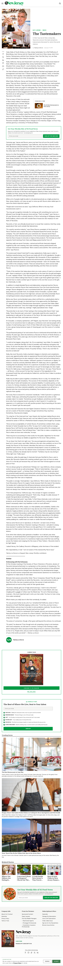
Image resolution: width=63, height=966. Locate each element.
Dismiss (47, 961)
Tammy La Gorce (38, 47)
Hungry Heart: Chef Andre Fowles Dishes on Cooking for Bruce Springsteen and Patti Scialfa (31, 813)
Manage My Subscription (24, 943)
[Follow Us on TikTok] (31, 952)
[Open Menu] (2, 3)
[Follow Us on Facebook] (25, 952)
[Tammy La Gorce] (9, 640)
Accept (56, 961)
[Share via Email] (3, 66)
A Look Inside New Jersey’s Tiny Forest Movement (37, 879)
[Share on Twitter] (3, 57)
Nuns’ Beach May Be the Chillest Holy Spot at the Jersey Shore (21, 853)
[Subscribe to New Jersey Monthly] (8, 938)
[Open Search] (59, 3)
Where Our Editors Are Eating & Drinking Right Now (8, 880)
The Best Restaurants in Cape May (13, 772)
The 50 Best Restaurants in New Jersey (51, 105)
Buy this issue (31, 691)
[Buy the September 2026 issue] (31, 669)
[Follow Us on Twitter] (34, 952)
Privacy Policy (17, 963)
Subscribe (19, 941)
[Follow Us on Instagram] (28, 952)
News (44, 30)
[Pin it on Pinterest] (3, 63)
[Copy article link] (3, 69)
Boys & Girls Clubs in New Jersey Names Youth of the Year (54, 879)
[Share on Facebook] (3, 54)
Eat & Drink (37, 30)
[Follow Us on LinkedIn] (37, 952)
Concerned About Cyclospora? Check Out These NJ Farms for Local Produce (24, 880)
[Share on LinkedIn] (3, 60)
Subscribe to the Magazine (31, 688)
